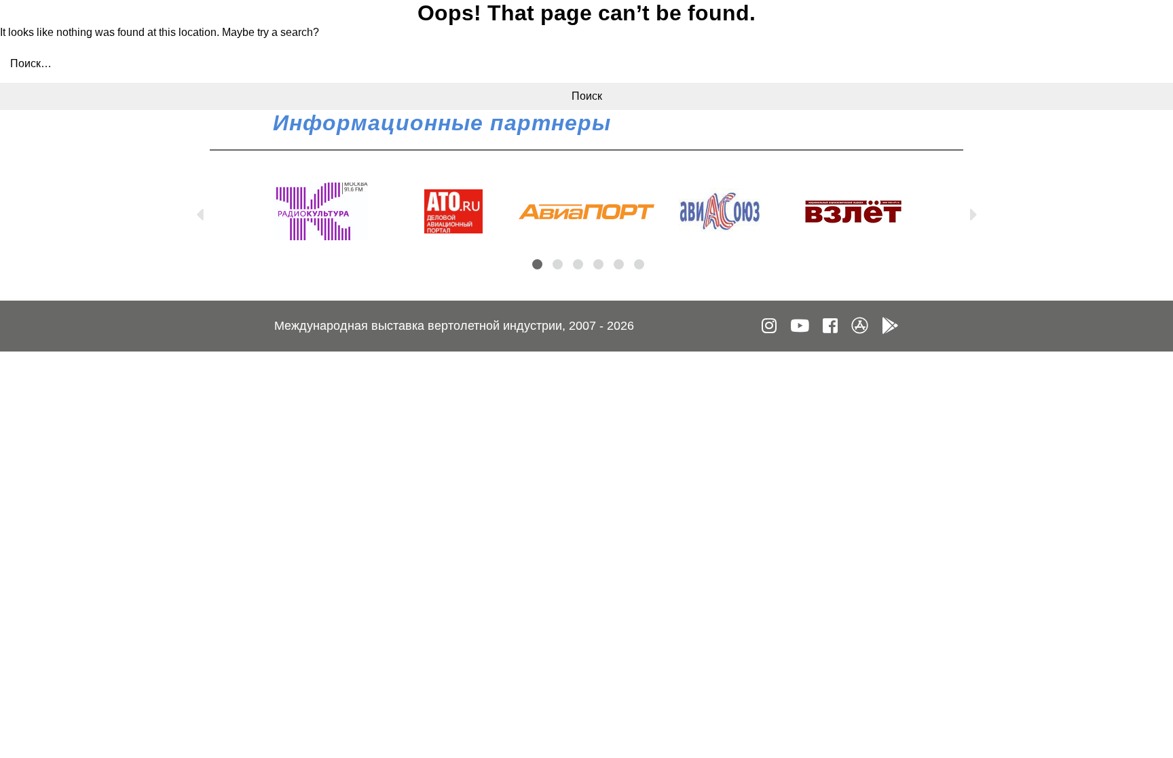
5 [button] (619, 264)
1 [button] (537, 264)
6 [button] (639, 264)
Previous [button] (199, 212)
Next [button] (973, 212)
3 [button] (578, 264)
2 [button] (558, 264)
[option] (320, 211)
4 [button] (598, 264)
